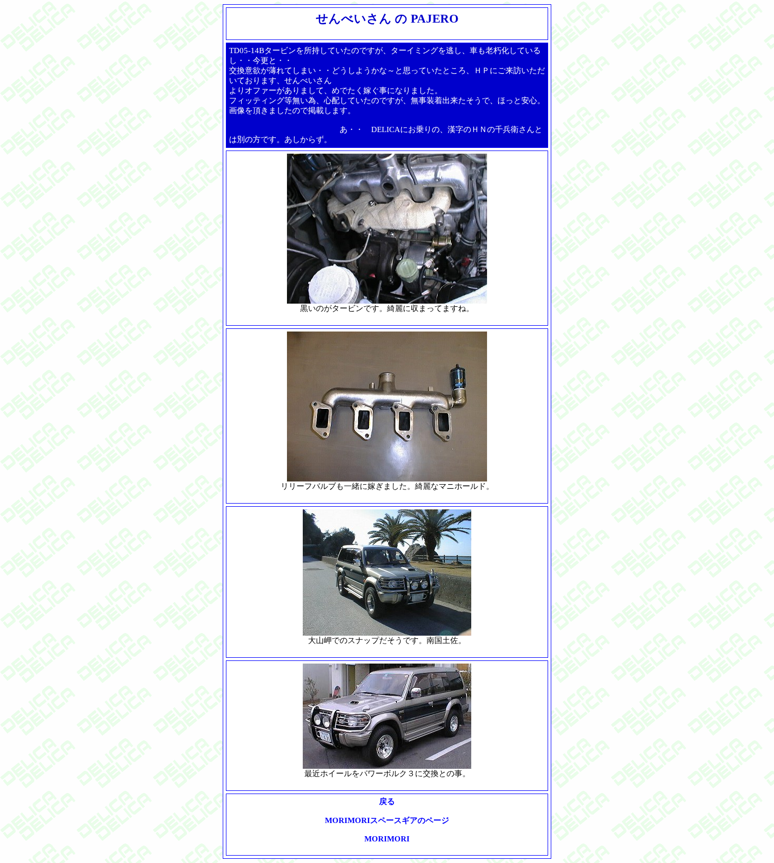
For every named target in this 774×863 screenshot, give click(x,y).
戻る (387, 801)
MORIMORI (387, 839)
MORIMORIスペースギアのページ (387, 820)
